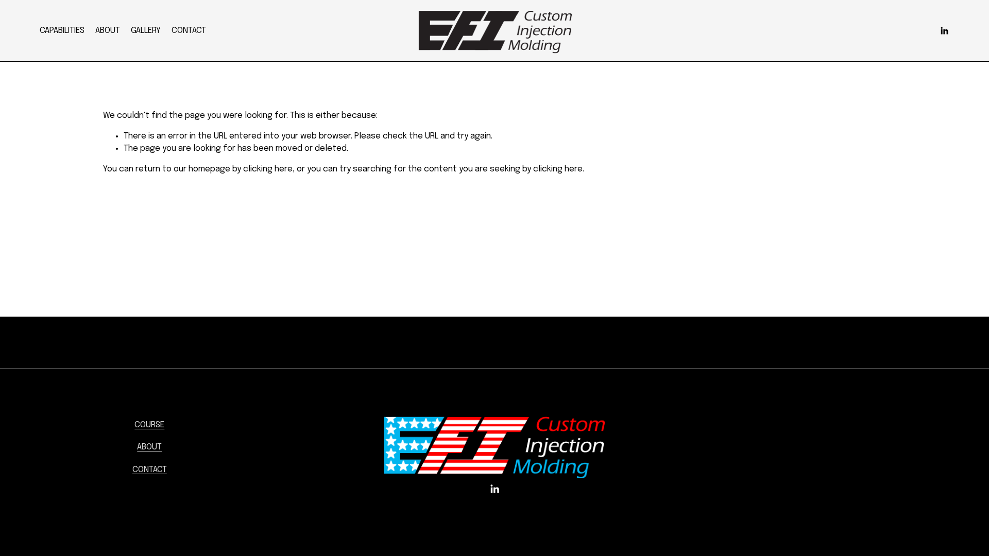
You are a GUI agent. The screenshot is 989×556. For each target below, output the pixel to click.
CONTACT (189, 30)
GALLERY (146, 30)
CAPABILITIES (62, 30)
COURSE (149, 425)
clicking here (268, 169)
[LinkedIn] (944, 31)
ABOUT (107, 30)
